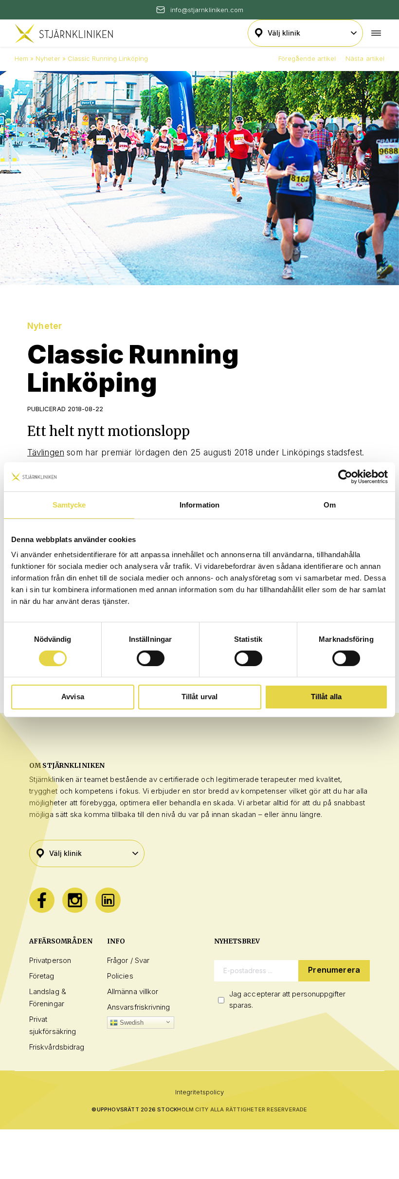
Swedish (131, 1022)
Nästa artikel (364, 58)
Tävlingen (45, 452)
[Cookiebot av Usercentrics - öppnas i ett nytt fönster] (345, 476)
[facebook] (41, 900)
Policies (120, 975)
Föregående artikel (307, 58)
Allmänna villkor (132, 991)
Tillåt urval (199, 696)
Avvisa (72, 696)
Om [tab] (330, 504)
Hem (21, 58)
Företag (41, 975)
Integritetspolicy (199, 1092)
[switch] (150, 658)
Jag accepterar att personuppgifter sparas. (287, 999)
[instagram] (75, 900)
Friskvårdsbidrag (56, 1047)
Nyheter (48, 58)
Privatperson (50, 960)
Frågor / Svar (128, 960)
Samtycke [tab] (69, 504)
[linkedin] (108, 900)
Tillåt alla (326, 696)
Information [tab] (199, 504)
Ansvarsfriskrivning (138, 1007)
